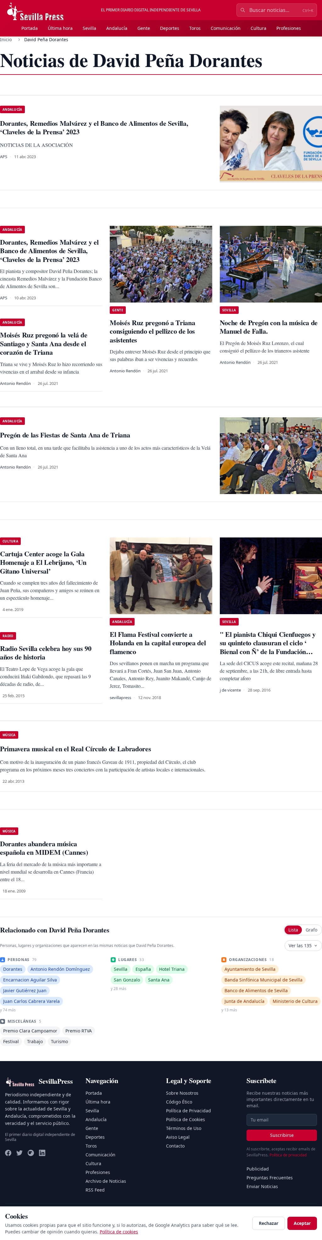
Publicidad (258, 1169)
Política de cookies (119, 1232)
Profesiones (288, 28)
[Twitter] (19, 1153)
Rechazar (268, 1223)
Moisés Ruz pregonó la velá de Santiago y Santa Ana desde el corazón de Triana (43, 343)
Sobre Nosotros (182, 1093)
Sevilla (89, 28)
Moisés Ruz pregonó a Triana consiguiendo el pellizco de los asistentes (152, 331)
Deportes (169, 28)
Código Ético (179, 1102)
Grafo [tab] (311, 930)
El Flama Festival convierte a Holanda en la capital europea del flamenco (158, 643)
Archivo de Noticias (106, 1181)
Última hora (60, 28)
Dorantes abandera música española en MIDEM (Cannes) (44, 848)
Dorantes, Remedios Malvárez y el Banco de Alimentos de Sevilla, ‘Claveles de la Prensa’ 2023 (49, 250)
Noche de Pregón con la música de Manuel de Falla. (269, 326)
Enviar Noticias (262, 1186)
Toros (195, 28)
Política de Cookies (185, 1119)
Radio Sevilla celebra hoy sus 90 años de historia (45, 652)
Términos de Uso (183, 1128)
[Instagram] (31, 1153)
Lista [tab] (293, 930)
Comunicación (226, 28)
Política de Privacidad (188, 1111)
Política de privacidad (288, 1155)
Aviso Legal (178, 1137)
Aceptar (302, 1223)
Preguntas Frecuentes (270, 1178)
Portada (29, 28)
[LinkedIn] (42, 1153)
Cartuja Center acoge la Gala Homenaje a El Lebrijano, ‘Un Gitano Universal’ (43, 562)
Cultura (258, 28)
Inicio (6, 39)
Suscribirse (282, 1135)
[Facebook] (8, 1153)
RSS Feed (95, 1190)
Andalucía (116, 28)
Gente (143, 28)
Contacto (175, 1146)
